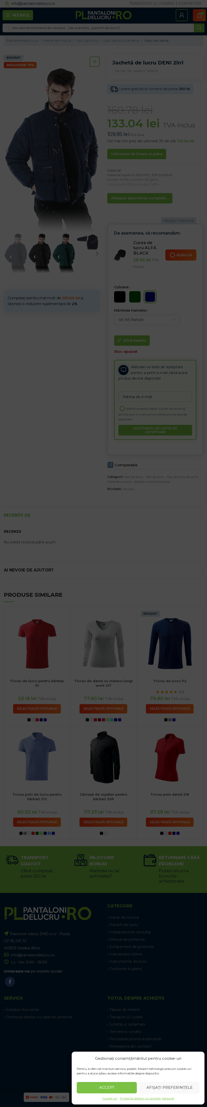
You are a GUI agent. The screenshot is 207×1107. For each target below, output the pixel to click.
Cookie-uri (109, 1098)
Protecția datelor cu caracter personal (147, 1098)
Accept (107, 1087)
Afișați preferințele (169, 1087)
